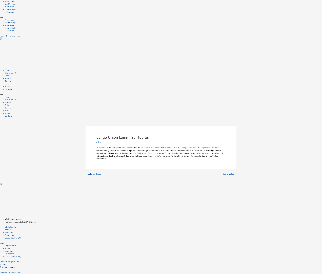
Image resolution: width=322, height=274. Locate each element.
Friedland (10, 12)
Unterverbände (10, 9)
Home (7, 70)
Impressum (9, 232)
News (7, 84)
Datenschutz (9, 235)
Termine (8, 81)
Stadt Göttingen (10, 4)
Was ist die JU (10, 73)
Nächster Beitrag (229, 174)
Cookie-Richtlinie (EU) (13, 238)
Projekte (8, 78)
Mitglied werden (10, 227)
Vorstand (8, 76)
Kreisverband (9, 1)
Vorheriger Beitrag (93, 174)
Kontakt (8, 86)
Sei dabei (8, 89)
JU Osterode (9, 7)
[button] (161, 17)
